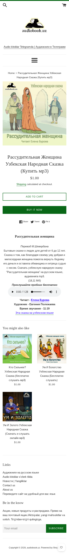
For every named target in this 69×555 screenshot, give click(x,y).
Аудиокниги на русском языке (21, 472)
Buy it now (34, 210)
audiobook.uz (33, 547)
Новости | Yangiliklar (15, 481)
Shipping (21, 184)
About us (8, 489)
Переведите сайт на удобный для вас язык (29, 493)
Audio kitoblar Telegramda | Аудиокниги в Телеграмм (34, 46)
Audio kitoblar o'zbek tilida (17, 476)
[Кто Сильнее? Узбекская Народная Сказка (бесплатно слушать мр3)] (17, 348)
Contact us (9, 485)
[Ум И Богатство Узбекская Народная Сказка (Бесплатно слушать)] (51, 348)
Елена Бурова (40, 299)
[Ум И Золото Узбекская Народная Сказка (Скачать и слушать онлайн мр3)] (17, 406)
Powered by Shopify (50, 547)
